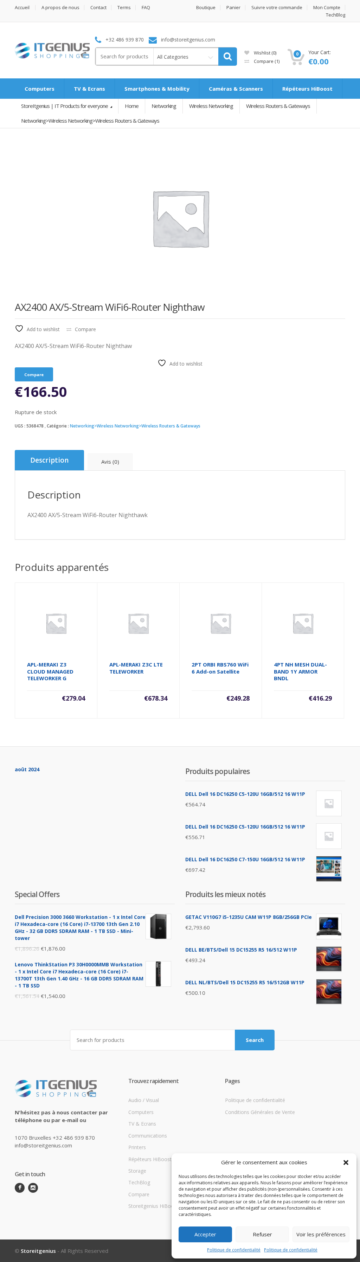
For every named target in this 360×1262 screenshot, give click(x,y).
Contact (98, 7)
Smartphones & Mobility (156, 88)
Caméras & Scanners (236, 88)
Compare (266, 61)
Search (255, 1039)
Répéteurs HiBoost (307, 88)
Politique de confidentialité (234, 1250)
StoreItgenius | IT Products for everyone (65, 105)
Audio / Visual (143, 1100)
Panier (233, 7)
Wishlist (264, 53)
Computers (39, 88)
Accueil (22, 7)
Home (132, 105)
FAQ (146, 7)
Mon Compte (326, 7)
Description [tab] (49, 460)
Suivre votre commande (276, 7)
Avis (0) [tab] (110, 461)
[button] (345, 1162)
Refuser (262, 1234)
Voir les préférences (321, 1234)
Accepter (205, 1234)
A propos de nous (60, 7)
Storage (137, 1170)
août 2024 (27, 769)
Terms (124, 7)
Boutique (206, 7)
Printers (137, 1147)
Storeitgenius (38, 1250)
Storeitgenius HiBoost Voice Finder (167, 1206)
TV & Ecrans (89, 88)
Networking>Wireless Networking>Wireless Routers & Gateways (135, 426)
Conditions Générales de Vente (260, 1112)
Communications (147, 1135)
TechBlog (335, 15)
